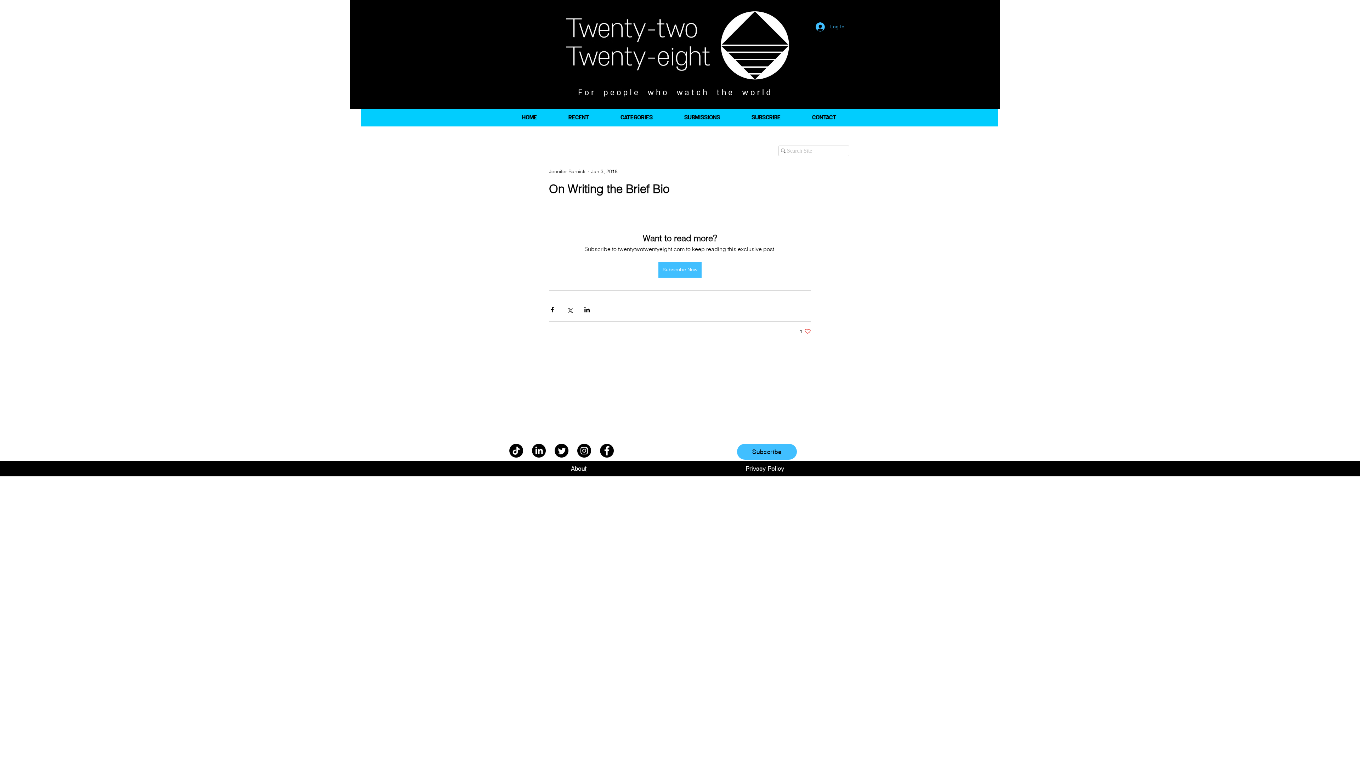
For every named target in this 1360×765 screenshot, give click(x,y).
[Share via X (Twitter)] (569, 309)
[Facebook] (607, 451)
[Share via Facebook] (552, 309)
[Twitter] (561, 451)
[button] (636, 117)
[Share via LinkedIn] (587, 309)
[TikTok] (516, 451)
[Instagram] (584, 451)
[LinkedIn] (539, 451)
